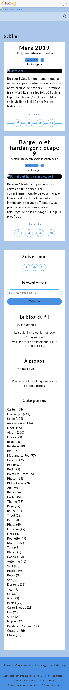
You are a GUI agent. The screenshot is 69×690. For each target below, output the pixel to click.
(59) (12, 488)
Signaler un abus (34, 680)
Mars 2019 (34, 48)
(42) (16, 561)
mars (42, 53)
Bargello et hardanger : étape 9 (34, 148)
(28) (19, 607)
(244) (18, 414)
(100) (15, 432)
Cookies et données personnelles (23, 685)
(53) (15, 501)
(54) (14, 497)
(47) (16, 529)
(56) (14, 492)
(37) (14, 575)
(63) (18, 483)
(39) (14, 571)
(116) (20, 423)
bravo (27, 53)
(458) (15, 409)
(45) (13, 547)
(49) (14, 524)
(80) (16, 446)
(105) (14, 428)
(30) (12, 594)
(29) (13, 598)
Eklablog (59, 665)
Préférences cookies (51, 685)
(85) (13, 442)
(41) (13, 566)
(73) (14, 465)
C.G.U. (48, 680)
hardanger (34, 159)
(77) (13, 451)
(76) (16, 460)
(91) (14, 437)
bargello (15, 159)
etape (24, 159)
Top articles (57, 676)
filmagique (41, 342)
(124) (15, 418)
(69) (20, 474)
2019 (19, 53)
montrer (45, 159)
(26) (23, 626)
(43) (14, 552)
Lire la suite (34, 114)
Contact (18, 680)
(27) (15, 621)
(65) (15, 478)
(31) (12, 589)
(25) (14, 635)
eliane (34, 53)
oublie (49, 53)
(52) (13, 506)
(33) (16, 584)
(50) (13, 520)
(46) (15, 543)
